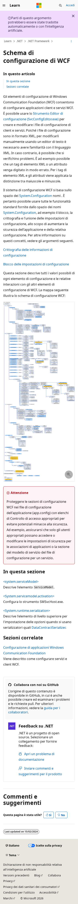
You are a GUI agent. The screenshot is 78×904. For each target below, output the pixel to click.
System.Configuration (35, 195)
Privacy (8, 881)
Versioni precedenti (16, 875)
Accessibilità (47, 892)
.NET (19, 41)
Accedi (70, 5)
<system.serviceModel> (21, 581)
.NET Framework (38, 41)
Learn (8, 41)
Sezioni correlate (17, 86)
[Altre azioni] (71, 41)
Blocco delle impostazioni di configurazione (36, 264)
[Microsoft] (39, 5)
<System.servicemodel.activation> (28, 596)
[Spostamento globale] (4, 5)
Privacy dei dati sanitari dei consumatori (30, 887)
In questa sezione (18, 81)
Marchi (8, 898)
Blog (37, 875)
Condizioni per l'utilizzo (19, 892)
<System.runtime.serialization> (26, 610)
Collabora (54, 875)
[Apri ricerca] (60, 5)
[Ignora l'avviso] (73, 16)
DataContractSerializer (48, 627)
